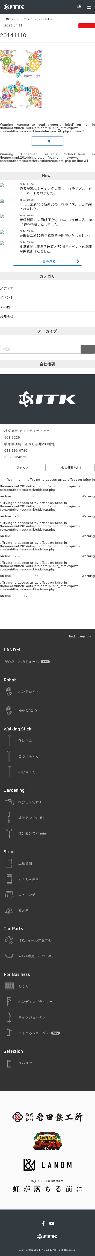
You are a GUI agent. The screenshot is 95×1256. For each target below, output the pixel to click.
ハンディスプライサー (35, 1001)
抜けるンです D (30, 802)
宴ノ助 (23, 910)
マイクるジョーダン (33, 1033)
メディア (7, 288)
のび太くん (27, 772)
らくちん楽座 (28, 879)
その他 (5, 307)
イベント (7, 297)
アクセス (23, 467)
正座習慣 (25, 863)
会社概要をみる (71, 467)
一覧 (47, 141)
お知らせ (7, 316)
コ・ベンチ (27, 894)
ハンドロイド (28, 691)
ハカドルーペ (28, 661)
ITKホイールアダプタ (34, 940)
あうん (23, 986)
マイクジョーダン (32, 1017)
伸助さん (25, 740)
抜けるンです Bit (31, 818)
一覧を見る (47, 261)
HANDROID (27, 710)
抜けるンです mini (32, 833)
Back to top (77, 636)
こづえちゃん (28, 756)
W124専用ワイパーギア (36, 956)
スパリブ (25, 1063)
